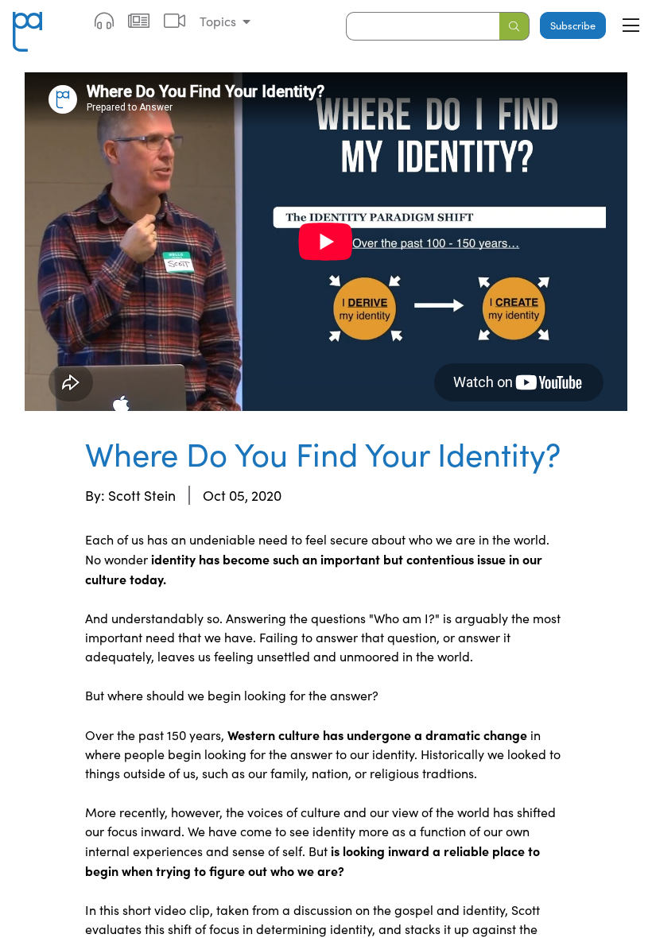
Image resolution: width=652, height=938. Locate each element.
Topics (218, 21)
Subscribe (573, 25)
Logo (27, 21)
